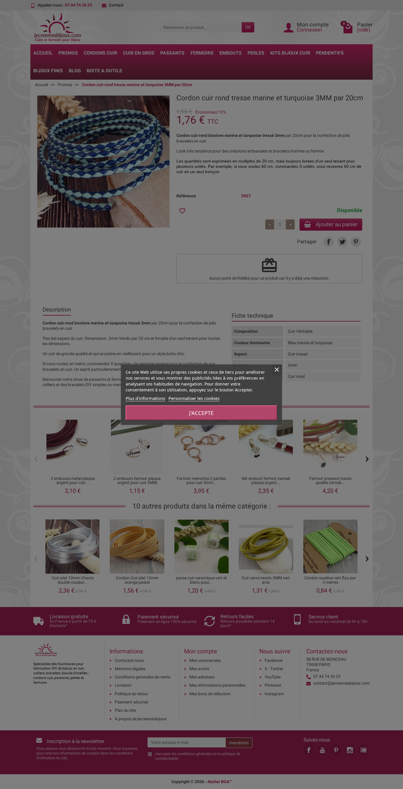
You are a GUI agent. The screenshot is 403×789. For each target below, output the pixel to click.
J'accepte (201, 412)
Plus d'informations (145, 398)
